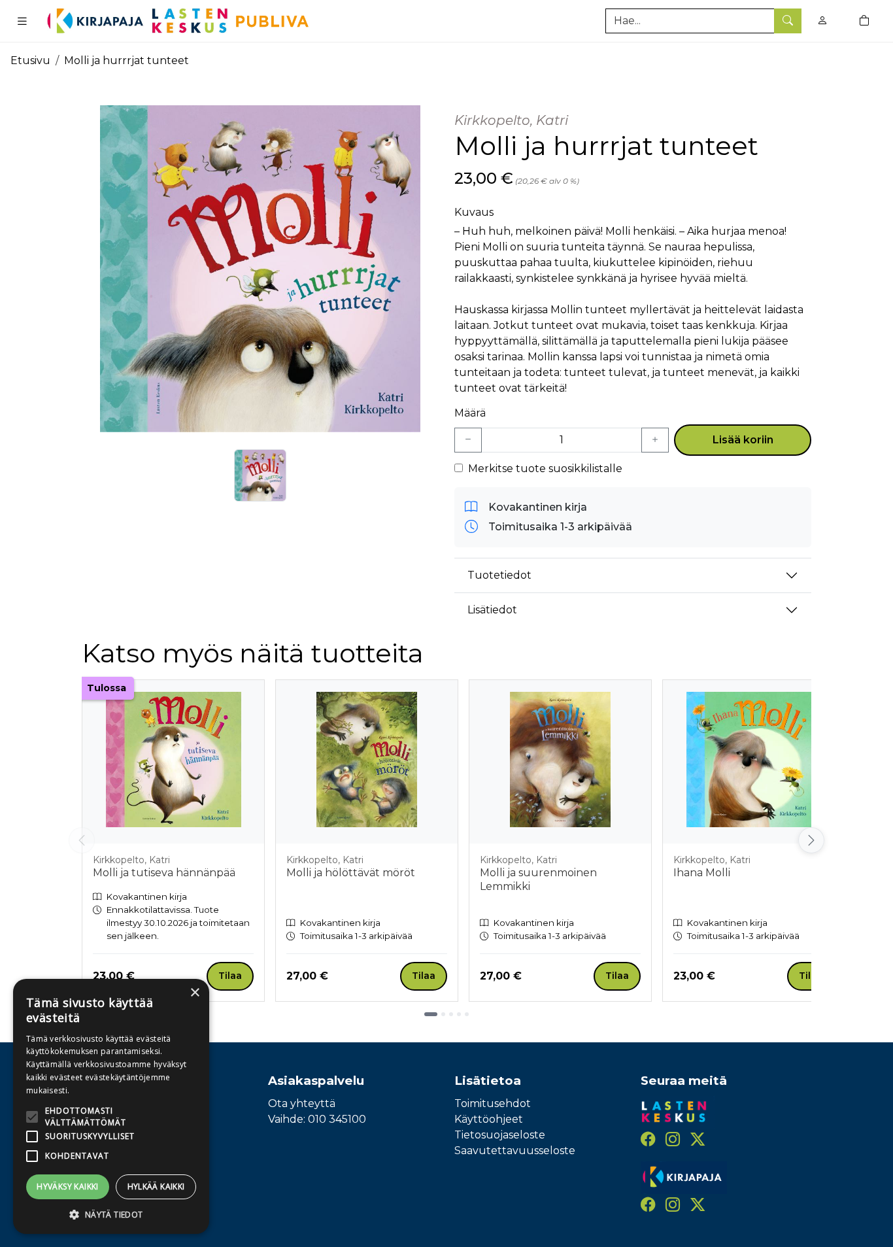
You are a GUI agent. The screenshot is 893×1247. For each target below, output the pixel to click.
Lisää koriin (743, 440)
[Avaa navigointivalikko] (22, 21)
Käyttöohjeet (488, 1119)
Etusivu (30, 60)
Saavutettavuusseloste (514, 1150)
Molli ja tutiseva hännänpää (164, 872)
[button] (111, 1214)
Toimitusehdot (492, 1103)
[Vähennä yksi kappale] (468, 440)
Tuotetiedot (499, 575)
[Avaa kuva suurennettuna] (260, 268)
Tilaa (230, 976)
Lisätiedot (492, 610)
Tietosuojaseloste (499, 1135)
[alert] (111, 1106)
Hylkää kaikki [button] (156, 1186)
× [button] (194, 993)
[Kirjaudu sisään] (822, 20)
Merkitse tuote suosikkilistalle (545, 468)
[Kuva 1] (260, 475)
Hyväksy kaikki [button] (68, 1186)
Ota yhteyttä (301, 1103)
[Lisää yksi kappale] (655, 440)
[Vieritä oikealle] (813, 840)
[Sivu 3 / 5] (451, 1014)
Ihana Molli (701, 872)
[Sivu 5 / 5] (467, 1014)
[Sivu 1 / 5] (430, 1014)
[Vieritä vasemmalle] (82, 840)
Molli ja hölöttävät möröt (350, 872)
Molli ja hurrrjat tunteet (126, 60)
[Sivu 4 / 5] (459, 1014)
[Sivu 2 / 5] (443, 1014)
